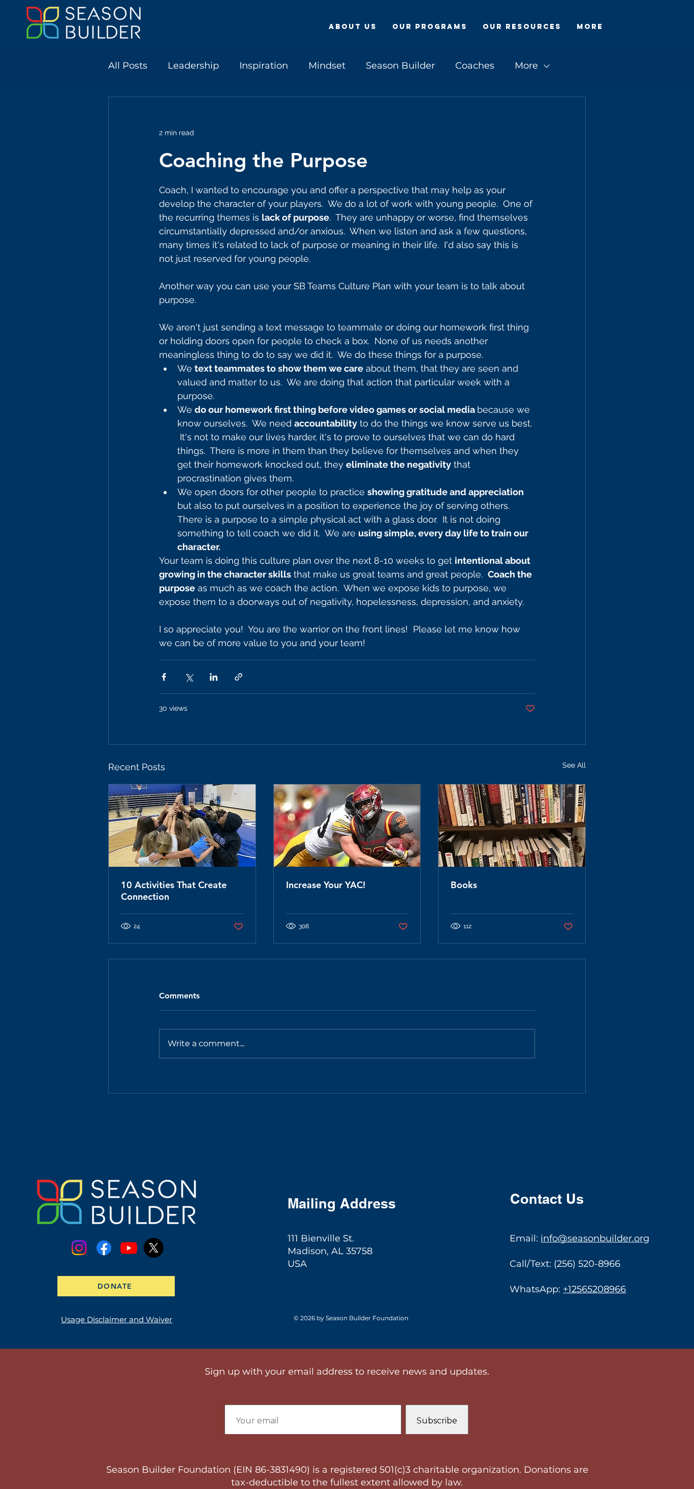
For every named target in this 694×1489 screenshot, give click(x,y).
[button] (353, 27)
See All (574, 765)
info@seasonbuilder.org (595, 1238)
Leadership (193, 65)
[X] (154, 1248)
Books (464, 885)
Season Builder (400, 65)
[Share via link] (238, 677)
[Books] (511, 825)
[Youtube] (129, 1248)
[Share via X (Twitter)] (189, 677)
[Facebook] (104, 1248)
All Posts (127, 65)
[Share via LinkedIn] (213, 677)
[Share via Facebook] (164, 677)
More (526, 65)
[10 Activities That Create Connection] (182, 825)
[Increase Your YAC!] (347, 825)
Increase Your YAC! (325, 885)
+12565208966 (594, 1289)
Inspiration (263, 65)
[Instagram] (79, 1248)
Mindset (326, 65)
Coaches (474, 65)
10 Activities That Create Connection (174, 890)
